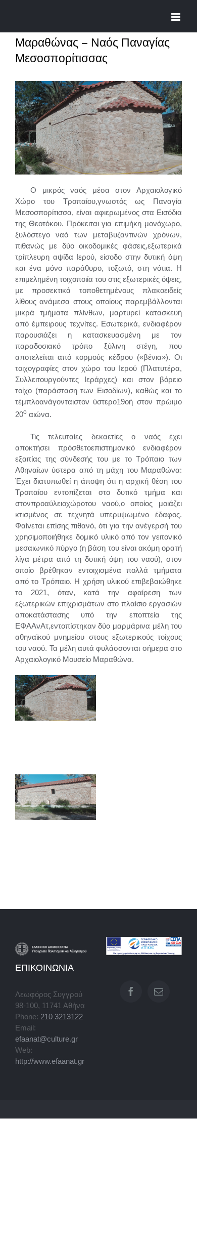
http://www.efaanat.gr (49, 1061)
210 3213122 (61, 1017)
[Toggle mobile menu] (176, 17)
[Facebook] (131, 991)
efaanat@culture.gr (46, 1039)
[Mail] (158, 991)
